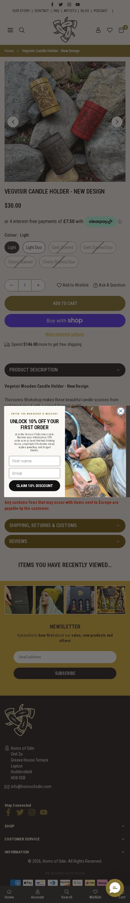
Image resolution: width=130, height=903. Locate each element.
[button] (115, 888)
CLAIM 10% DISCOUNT (34, 485)
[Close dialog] (121, 411)
